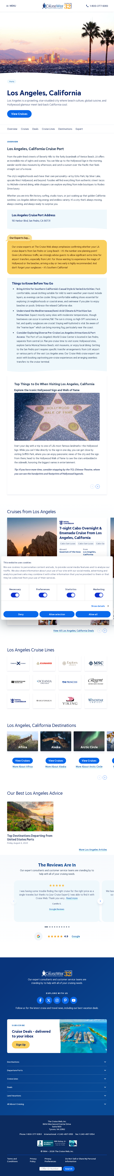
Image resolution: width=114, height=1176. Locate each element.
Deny (21, 614)
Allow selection (57, 614)
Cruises (25, 129)
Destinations (65, 129)
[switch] (43, 595)
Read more (72, 898)
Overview (12, 129)
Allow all (93, 614)
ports (12, 81)
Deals (35, 129)
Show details (98, 606)
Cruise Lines (48, 129)
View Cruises (19, 114)
